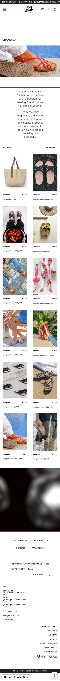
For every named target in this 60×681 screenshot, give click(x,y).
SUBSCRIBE (38, 574)
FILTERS (7, 147)
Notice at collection (16, 677)
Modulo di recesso (48, 643)
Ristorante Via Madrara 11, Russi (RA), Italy (15, 592)
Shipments (52, 631)
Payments (52, 635)
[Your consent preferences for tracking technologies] (54, 675)
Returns (53, 639)
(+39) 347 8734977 (11, 611)
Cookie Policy (50, 652)
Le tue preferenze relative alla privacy (47, 656)
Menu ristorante (49, 626)
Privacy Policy (50, 647)
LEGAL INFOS (8, 620)
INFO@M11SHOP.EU (11, 615)
